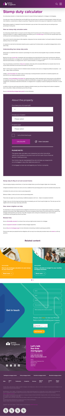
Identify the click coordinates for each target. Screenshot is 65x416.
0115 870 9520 (38, 355)
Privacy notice (57, 381)
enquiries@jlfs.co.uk (40, 357)
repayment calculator (12, 224)
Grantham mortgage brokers (40, 375)
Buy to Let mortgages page (13, 228)
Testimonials (18, 381)
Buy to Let (23, 64)
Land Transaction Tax (12, 73)
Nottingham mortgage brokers (10, 375)
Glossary (34, 381)
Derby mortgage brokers (25, 375)
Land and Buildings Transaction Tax (17, 78)
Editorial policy (41, 381)
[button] (31, 280)
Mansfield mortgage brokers (55, 375)
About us (10, 381)
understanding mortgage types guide (15, 91)
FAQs (4, 381)
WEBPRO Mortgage (34, 404)
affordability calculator (12, 221)
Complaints (26, 381)
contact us (53, 231)
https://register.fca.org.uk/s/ (8, 393)
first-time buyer (40, 34)
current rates (15, 57)
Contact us (50, 381)
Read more (6, 273)
